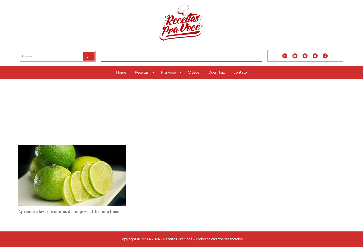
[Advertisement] (181, 110)
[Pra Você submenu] (181, 72)
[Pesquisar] (89, 56)
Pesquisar (26, 47)
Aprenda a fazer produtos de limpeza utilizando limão (69, 211)
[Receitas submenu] (154, 72)
